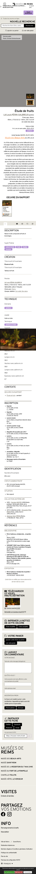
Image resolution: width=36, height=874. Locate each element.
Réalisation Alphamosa (7, 845)
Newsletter (5, 832)
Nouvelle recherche (22, 21)
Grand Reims (17, 842)
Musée (28, 12)
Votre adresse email (10, 688)
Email (17, 728)
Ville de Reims (5, 842)
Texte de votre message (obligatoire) (14, 661)
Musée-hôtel (12, 779)
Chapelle (8, 775)
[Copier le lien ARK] (29, 736)
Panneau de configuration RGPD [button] (10, 860)
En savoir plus (31, 6)
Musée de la (17, 767)
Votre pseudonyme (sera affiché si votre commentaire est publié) (15, 680)
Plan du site (4, 856)
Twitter (8, 725)
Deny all (19, 872)
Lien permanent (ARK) (10, 732)
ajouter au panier (13, 31)
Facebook (17, 725)
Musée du (14, 771)
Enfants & (7, 796)
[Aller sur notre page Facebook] (3, 814)
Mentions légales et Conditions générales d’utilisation (16, 849)
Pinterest (9, 728)
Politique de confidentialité (9, 853)
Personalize (27, 872)
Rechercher (29, 26)
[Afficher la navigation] (4, 4)
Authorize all (10, 872)
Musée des (11, 759)
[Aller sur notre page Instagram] (9, 814)
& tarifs (10, 828)
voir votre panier (29, 31)
